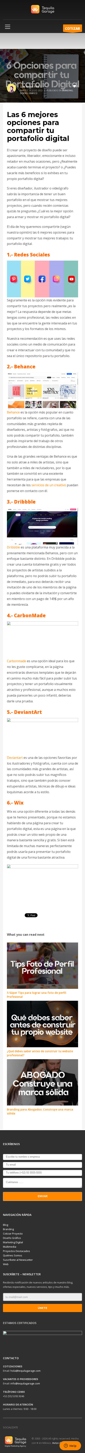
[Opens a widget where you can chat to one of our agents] (70, 1446)
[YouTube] (39, 1427)
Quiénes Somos (12, 1255)
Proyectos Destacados (16, 1251)
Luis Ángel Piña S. (31, 86)
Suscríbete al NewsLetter (18, 1260)
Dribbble (13, 547)
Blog (5, 1225)
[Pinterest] (45, 1427)
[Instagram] (33, 1427)
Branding (67, 90)
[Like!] (21, 1427)
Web (5, 1264)
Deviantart (15, 757)
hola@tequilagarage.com (25, 1370)
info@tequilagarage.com (25, 1383)
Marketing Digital (13, 1242)
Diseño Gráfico (28, 93)
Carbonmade (16, 661)
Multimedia (9, 1246)
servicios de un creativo (48, 485)
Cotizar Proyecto (13, 1233)
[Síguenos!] (27, 1427)
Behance (13, 412)
